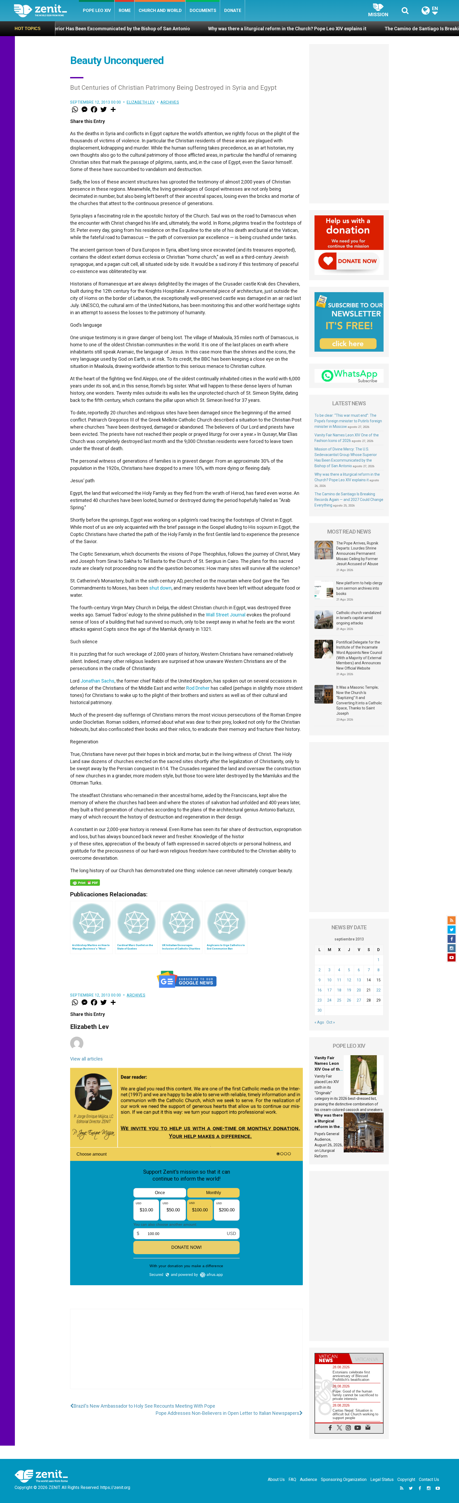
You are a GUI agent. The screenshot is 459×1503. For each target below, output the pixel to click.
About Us (276, 1479)
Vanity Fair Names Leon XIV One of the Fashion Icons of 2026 (328, 1069)
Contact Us (429, 1479)
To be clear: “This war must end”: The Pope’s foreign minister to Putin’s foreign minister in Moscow (348, 421)
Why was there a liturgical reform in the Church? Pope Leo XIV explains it (205, 28)
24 (329, 1000)
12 (349, 980)
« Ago (319, 1022)
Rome (125, 10)
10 (329, 980)
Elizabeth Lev (141, 102)
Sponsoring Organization (344, 1479)
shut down (160, 588)
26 (349, 1000)
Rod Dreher (198, 688)
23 (319, 1000)
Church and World (160, 10)
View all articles (86, 1059)
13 (359, 980)
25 (339, 1000)
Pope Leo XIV (97, 10)
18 (339, 990)
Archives (169, 102)
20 (359, 990)
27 (359, 1000)
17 (329, 990)
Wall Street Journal (225, 615)
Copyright (406, 1479)
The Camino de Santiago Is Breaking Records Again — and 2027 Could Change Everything (348, 499)
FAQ (292, 1479)
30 (319, 1010)
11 (339, 980)
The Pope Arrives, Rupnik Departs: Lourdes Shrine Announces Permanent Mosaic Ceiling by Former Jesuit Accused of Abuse (357, 553)
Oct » (330, 1022)
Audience (308, 1479)
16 (319, 990)
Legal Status (382, 1479)
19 (349, 990)
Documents (203, 10)
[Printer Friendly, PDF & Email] (85, 882)
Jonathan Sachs (97, 681)
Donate (232, 10)
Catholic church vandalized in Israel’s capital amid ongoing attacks (358, 618)
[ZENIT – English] (46, 10)
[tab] (332, 1358)
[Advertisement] (186, 1354)
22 (378, 990)
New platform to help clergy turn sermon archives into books (359, 588)
